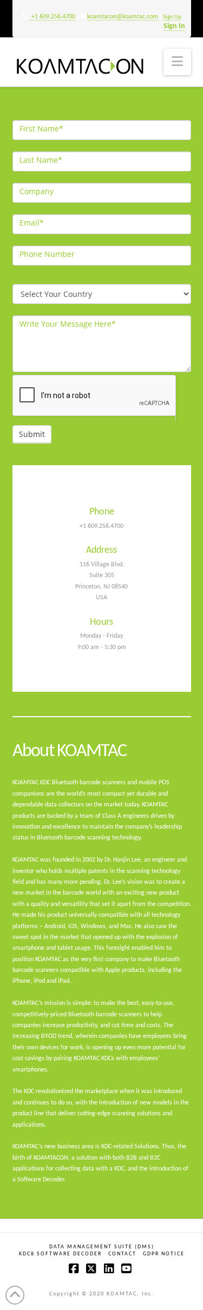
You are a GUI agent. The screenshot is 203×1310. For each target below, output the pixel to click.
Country (27, 274)
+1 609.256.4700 (52, 17)
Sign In (174, 26)
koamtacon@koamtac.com (122, 17)
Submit (32, 434)
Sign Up (172, 17)
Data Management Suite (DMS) (101, 1247)
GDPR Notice (164, 1254)
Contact (122, 1254)
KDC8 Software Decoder (60, 1254)
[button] (177, 62)
